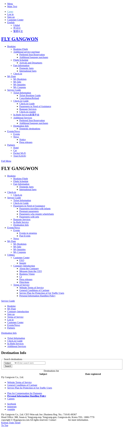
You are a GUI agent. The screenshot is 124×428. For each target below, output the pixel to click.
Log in (10, 14)
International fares (27, 71)
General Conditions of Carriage (34, 290)
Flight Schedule (20, 60)
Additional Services (22, 117)
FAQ (21, 260)
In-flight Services (21, 114)
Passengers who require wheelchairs (36, 214)
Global (16, 25)
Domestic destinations (29, 128)
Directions (24, 282)
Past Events (24, 236)
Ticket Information (22, 92)
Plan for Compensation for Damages (24, 393)
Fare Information (21, 65)
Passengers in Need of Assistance (35, 106)
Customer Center (15, 19)
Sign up (11, 17)
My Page (11, 76)
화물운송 (34, 114)
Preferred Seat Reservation (32, 54)
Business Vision (27, 274)
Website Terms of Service (31, 287)
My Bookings (19, 79)
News (16, 137)
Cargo (10, 11)
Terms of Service (21, 285)
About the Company (29, 268)
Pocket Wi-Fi (19, 153)
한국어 (17, 28)
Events (16, 134)
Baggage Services (27, 109)
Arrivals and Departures (30, 62)
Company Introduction (24, 265)
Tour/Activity (19, 156)
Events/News (13, 131)
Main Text (12, 6)
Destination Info (21, 126)
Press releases (25, 142)
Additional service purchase (26, 52)
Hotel (16, 147)
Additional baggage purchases (33, 57)
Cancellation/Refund (29, 98)
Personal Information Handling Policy (37, 295)
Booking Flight (20, 49)
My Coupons (19, 87)
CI (20, 276)
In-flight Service (21, 222)
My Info (17, 82)
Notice (22, 139)
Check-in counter (27, 112)
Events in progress (28, 233)
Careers (11, 398)
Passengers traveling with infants (35, 208)
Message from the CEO (30, 271)
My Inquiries (19, 84)
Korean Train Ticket (10, 422)
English (11, 22)
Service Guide (14, 90)
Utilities (11, 255)
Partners (11, 145)
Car (15, 150)
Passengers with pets (29, 216)
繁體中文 (18, 31)
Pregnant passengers (29, 211)
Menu (10, 3)
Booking (11, 46)
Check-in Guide (21, 101)
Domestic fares (26, 68)
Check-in (17, 73)
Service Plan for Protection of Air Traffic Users (41, 293)
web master (62, 420)
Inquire (22, 263)
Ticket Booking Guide (30, 95)
